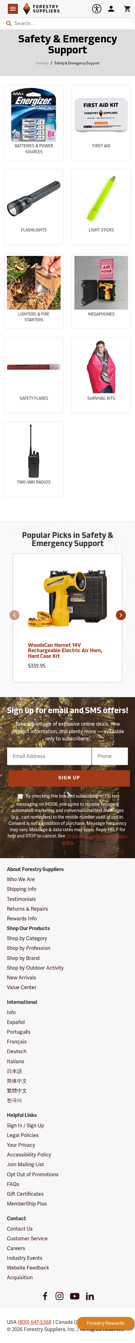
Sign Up (69, 778)
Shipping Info (21, 889)
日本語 (14, 1071)
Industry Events (24, 1258)
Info (11, 1012)
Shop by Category (27, 938)
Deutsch (16, 1051)
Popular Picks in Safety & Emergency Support (67, 540)
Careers (16, 1248)
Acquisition (20, 1277)
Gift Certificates (25, 1194)
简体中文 (17, 1081)
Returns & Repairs (27, 909)
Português (18, 1032)
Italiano (15, 1061)
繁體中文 (17, 1090)
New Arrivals (21, 977)
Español (16, 1022)
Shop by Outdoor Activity (35, 968)
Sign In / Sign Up (25, 1125)
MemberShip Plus (27, 1203)
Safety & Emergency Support (67, 45)
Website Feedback (28, 1267)
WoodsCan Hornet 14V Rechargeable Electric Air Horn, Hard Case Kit (65, 651)
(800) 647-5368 (34, 1322)
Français (17, 1041)
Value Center (21, 987)
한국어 (14, 1100)
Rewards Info (22, 918)
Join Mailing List (25, 1164)
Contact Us (20, 1229)
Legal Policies (23, 1135)
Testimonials (21, 899)
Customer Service (27, 1238)
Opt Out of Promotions (32, 1174)
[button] (14, 615)
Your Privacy (21, 1145)
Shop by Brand (23, 958)
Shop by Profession (28, 948)
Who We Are (21, 879)
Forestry (42, 63)
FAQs (13, 1184)
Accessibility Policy (29, 1154)
